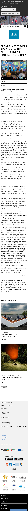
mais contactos (5, 422)
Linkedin (7, 427)
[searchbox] (14, 26)
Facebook (17, 427)
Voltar (4, 387)
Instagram (11, 427)
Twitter (14, 427)
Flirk (26, 427)
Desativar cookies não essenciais (10, 13)
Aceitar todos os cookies (8, 10)
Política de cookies (14, 3)
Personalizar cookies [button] (7, 6)
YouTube (23, 427)
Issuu (20, 427)
